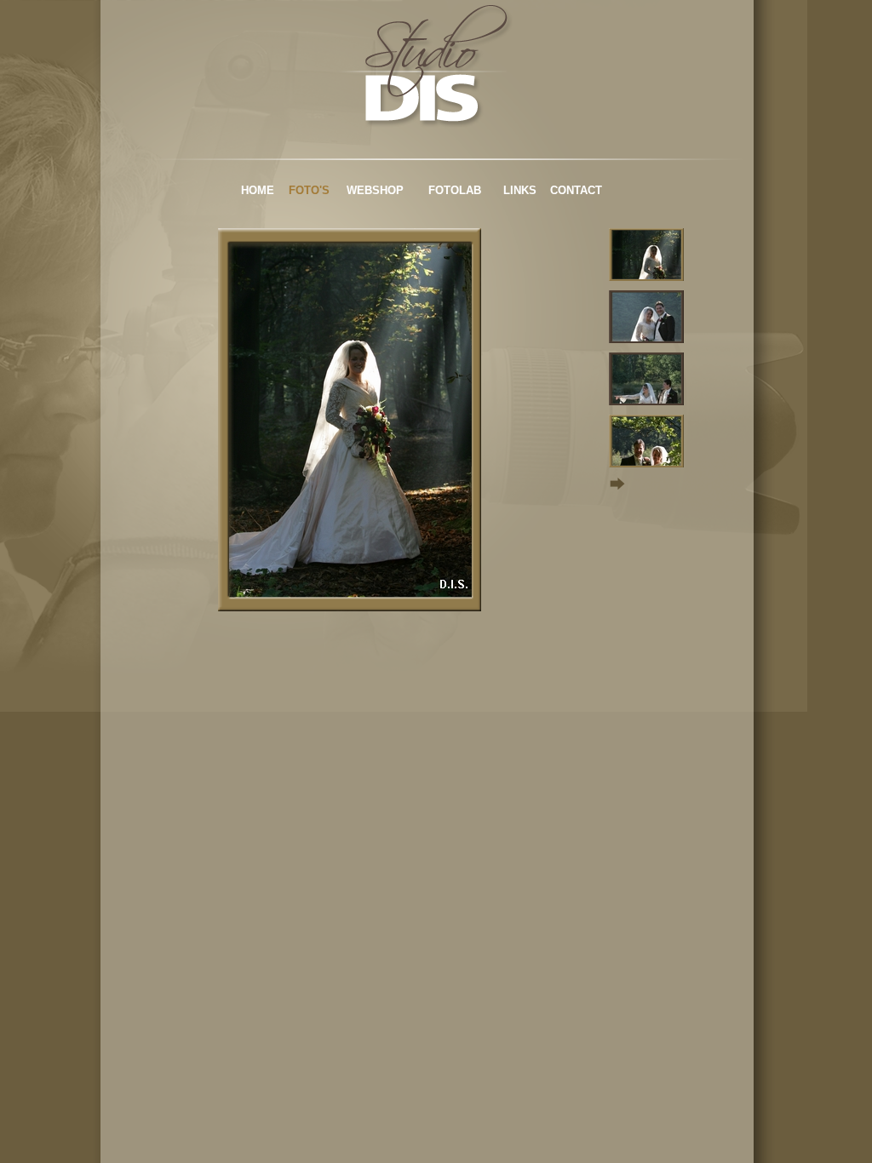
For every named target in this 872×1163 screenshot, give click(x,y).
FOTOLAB (454, 190)
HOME (257, 190)
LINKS (519, 190)
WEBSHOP (375, 190)
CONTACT (576, 190)
